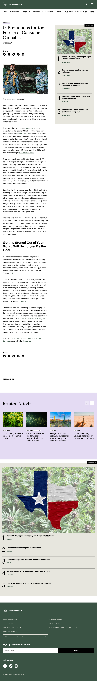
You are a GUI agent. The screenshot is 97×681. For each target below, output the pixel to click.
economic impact (22, 134)
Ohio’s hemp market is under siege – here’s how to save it (13, 435)
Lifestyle (26, 12)
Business (69, 12)
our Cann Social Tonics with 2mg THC (32, 319)
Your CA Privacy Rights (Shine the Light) (63, 627)
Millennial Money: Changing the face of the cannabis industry (84, 435)
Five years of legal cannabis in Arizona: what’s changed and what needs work (59, 437)
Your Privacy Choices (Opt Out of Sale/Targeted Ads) (25, 636)
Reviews (36, 12)
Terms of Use (8, 623)
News (5, 12)
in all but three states (26, 153)
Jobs (92, 12)
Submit (75, 650)
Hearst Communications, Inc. (16, 675)
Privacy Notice (54, 623)
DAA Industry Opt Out (11, 631)
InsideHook (27, 341)
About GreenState (10, 619)
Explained (14, 12)
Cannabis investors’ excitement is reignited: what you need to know (35, 437)
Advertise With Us (55, 619)
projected (29, 128)
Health (59, 12)
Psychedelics (81, 12)
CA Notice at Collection (12, 627)
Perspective (47, 12)
